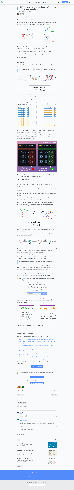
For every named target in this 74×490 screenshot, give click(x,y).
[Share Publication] (61, 2)
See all (19, 466)
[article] (37, 445)
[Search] (58, 2)
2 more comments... (20, 434)
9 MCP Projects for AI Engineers (25, 458)
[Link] (16, 63)
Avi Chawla (22, 13)
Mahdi (21, 419)
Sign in (70, 2)
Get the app (42, 485)
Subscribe (65, 2)
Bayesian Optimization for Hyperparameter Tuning (31, 359)
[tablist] (22, 402)
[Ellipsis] (56, 412)
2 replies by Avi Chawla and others (27, 429)
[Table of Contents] (1, 245)
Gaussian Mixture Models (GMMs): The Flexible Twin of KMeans (35, 357)
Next (53, 394)
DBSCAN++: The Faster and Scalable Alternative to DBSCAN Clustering (36, 339)
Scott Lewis (22, 412)
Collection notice (44, 482)
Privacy (36, 482)
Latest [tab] (21, 439)
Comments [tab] (20, 402)
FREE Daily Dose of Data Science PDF (26, 443)
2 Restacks (30, 387)
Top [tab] (18, 439)
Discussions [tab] (26, 439)
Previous (21, 394)
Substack (31, 487)
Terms (39, 482)
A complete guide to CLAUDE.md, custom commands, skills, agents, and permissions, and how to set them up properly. (30, 452)
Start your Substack (34, 485)
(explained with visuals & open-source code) (25, 460)
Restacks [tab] (24, 402)
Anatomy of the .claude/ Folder (25, 450)
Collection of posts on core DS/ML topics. (25, 444)
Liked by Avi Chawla (24, 413)
